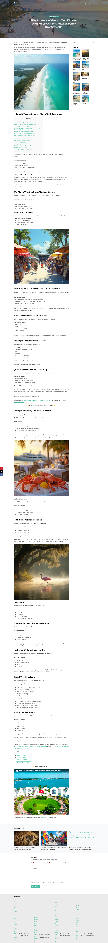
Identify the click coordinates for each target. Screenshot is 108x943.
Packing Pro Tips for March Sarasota (23, 131)
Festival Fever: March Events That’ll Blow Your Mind (27, 128)
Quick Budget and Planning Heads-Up (24, 133)
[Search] (85, 3)
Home (27, 3)
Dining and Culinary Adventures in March (24, 135)
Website (64, 862)
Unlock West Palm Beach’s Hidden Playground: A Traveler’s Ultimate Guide (66, 935)
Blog (35, 3)
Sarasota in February (21, 759)
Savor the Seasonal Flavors (24, 137)
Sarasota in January (19, 402)
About (70, 3)
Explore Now (90, 3)
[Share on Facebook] (1, 474)
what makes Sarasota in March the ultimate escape (36, 400)
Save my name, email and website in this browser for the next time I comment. (47, 882)
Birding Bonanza (22, 142)
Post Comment (35, 886)
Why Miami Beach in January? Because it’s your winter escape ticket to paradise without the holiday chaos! (46, 935)
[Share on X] (1, 471)
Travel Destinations (59, 3)
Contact (78, 3)
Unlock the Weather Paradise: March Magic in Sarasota (28, 121)
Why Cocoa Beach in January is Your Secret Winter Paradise (25, 935)
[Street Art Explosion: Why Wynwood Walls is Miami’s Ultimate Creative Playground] (54, 838)
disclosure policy (45, 817)
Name (32, 862)
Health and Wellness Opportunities (23, 145)
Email (48, 862)
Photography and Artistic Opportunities (24, 144)
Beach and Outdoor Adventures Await (24, 130)
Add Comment (34, 868)
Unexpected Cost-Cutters (24, 149)
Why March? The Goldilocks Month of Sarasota (26, 124)
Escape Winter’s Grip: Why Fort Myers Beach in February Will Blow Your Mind (87, 935)
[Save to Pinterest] (1, 468)
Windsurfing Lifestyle (45, 3)
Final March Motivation (20, 151)
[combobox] (82, 42)
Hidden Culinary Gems (23, 138)
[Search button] (93, 42)
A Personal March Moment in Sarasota (27, 122)
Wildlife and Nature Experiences (22, 140)
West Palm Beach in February (24, 763)
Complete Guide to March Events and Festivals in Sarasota (31, 746)
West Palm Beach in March (23, 761)
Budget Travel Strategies (20, 147)
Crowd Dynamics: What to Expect (26, 126)
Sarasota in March (21, 755)
